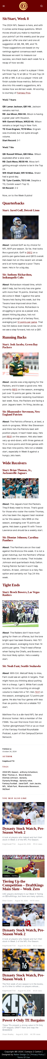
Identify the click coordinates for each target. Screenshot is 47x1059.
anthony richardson (28, 772)
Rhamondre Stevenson (28, 786)
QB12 (29, 252)
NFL (4, 786)
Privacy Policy (37, 1054)
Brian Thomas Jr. (9, 775)
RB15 (14, 389)
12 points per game (27, 322)
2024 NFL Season (10, 772)
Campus (6, 876)
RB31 (9, 436)
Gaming (15, 876)
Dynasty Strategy (10, 780)
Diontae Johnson (10, 778)
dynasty (23, 778)
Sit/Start (6, 789)
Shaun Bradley (8, 1034)
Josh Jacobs (35, 783)
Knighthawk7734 (8, 761)
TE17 (37, 692)
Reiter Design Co (21, 1054)
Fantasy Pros (23, 93)
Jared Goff (23, 783)
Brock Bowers (25, 775)
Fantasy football (9, 783)
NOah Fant (12, 786)
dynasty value (26, 780)
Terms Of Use (23, 1057)
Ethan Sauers (7, 901)
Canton (41, 804)
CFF (13, 1015)
